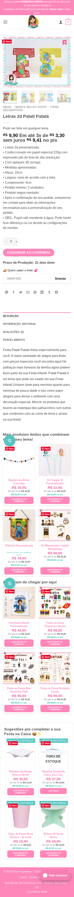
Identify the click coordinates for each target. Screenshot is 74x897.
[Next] (64, 62)
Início (7, 107)
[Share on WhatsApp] (6, 292)
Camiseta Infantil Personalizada (19, 624)
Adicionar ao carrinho (29, 252)
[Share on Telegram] (56, 292)
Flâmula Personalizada (19, 545)
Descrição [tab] (11, 316)
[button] (5, 22)
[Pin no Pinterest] (35, 292)
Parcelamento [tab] (14, 339)
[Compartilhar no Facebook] (13, 292)
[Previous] (9, 62)
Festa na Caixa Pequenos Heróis (55, 624)
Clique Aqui (55, 9)
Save (8, 41)
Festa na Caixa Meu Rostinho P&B (19, 690)
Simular (60, 278)
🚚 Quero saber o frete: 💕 (20, 270)
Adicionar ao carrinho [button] (19, 500)
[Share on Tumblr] (49, 292)
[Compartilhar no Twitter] (21, 292)
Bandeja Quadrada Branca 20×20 (20, 773)
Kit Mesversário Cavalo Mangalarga (55, 547)
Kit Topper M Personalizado (55, 482)
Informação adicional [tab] (19, 323)
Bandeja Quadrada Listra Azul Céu (53, 773)
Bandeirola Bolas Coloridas (18, 482)
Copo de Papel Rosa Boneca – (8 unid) (20, 835)
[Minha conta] (61, 22)
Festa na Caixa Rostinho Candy (55, 690)
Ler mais (53, 791)
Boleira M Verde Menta (53, 835)
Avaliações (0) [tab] (13, 332)
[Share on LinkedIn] (42, 292)
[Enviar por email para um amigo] (28, 292)
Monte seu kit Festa (30, 107)
